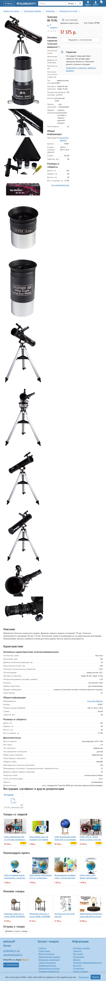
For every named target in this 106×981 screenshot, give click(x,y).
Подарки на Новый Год (49, 971)
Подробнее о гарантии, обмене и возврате (81, 69)
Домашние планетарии (49, 959)
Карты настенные (46, 953)
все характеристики (60, 185)
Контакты (77, 965)
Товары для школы (47, 962)
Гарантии (77, 951)
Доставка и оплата (81, 948)
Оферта (76, 959)
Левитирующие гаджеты (49, 956)
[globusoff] (26, 3)
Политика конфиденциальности (87, 962)
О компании (78, 968)
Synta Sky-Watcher (64, 139)
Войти (95, 4)
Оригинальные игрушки (49, 968)
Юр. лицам (78, 953)
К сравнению (55, 26)
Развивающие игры (47, 965)
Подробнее (84, 977)
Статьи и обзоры (80, 971)
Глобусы (42, 948)
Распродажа (78, 956)
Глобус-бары (44, 951)
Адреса (88, 4)
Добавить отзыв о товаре (16, 931)
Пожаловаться (12, 965)
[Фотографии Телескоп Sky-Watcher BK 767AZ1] (23, 34)
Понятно (95, 977)
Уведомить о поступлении (80, 40)
